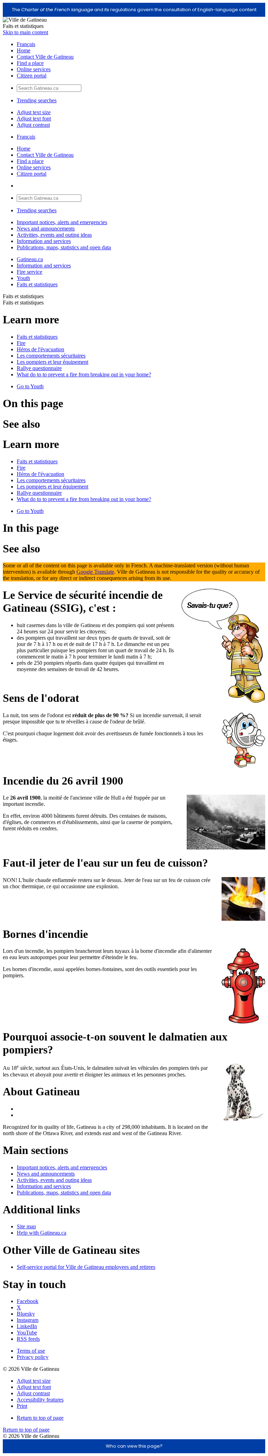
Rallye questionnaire (39, 368)
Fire (21, 343)
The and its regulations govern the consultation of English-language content (134, 9)
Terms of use (31, 1351)
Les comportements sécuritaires (51, 356)
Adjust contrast (33, 125)
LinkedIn (27, 1326)
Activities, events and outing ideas (54, 235)
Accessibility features (40, 1400)
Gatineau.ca (30, 259)
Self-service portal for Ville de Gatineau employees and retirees (86, 1267)
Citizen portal (31, 76)
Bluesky (26, 1314)
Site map (26, 1226)
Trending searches (37, 100)
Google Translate (95, 572)
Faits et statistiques (37, 284)
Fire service (29, 272)
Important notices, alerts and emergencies (62, 222)
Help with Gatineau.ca (41, 1233)
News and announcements (46, 228)
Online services (34, 69)
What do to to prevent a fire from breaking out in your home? (84, 374)
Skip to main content (25, 32)
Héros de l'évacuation (40, 349)
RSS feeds (28, 1339)
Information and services (44, 241)
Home (23, 50)
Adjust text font (34, 119)
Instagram (27, 1320)
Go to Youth (30, 386)
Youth (23, 278)
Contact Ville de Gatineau (45, 57)
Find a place (30, 63)
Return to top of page (40, 1418)
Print (22, 1406)
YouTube (27, 1333)
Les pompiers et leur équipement (52, 362)
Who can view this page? (134, 1446)
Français (26, 44)
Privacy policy (33, 1357)
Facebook (27, 1301)
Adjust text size (34, 112)
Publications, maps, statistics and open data (64, 247)
